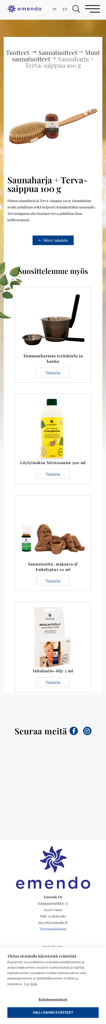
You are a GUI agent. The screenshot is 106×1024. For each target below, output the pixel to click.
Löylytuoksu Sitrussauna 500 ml (53, 462)
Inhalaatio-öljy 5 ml (53, 670)
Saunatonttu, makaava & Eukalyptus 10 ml (53, 566)
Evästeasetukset (53, 999)
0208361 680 (57, 916)
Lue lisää (30, 984)
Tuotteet (18, 52)
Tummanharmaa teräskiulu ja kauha (53, 358)
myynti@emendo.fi (53, 922)
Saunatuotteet (57, 52)
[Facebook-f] (74, 731)
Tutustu (53, 372)
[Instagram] (87, 731)
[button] (76, 9)
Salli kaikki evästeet (53, 1012)
